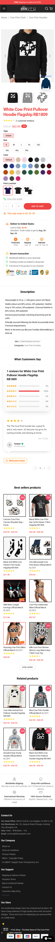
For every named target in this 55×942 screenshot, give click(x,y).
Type (5, 131)
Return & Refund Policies (12, 883)
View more (27, 667)
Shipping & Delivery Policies (14, 875)
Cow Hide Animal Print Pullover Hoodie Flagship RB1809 (14, 713)
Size (5, 140)
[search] (46, 8)
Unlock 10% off (5, 929)
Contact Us (7, 887)
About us (6, 846)
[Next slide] (49, 56)
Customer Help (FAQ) (11, 891)
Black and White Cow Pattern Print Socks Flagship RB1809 (12, 565)
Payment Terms (9, 879)
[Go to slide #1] (13, 98)
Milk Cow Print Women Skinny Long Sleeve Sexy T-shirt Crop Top (39, 650)
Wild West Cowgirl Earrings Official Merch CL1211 (13, 607)
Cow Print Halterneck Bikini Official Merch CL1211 (38, 607)
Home (4, 17)
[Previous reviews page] (35, 468)
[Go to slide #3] (42, 98)
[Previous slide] (5, 56)
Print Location (9, 183)
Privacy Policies (9, 854)
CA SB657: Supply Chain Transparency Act (20, 862)
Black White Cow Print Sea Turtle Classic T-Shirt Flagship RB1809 (39, 522)
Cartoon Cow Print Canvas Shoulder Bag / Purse (13, 522)
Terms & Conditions (10, 850)
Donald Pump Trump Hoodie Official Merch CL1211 (12, 756)
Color (5, 155)
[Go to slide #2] (27, 98)
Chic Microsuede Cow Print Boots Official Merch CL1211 (40, 565)
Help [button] (50, 938)
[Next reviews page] (49, 468)
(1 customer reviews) (25, 121)
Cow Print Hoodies (38, 17)
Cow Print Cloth (18, 17)
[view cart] (51, 8)
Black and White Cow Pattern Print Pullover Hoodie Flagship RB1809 (40, 756)
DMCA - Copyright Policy (12, 858)
